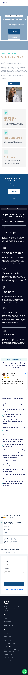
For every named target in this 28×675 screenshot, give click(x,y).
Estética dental (8, 636)
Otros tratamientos (9, 643)
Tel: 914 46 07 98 (9, 654)
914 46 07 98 (7, 528)
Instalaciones (7, 621)
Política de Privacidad (8, 668)
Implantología (8, 640)
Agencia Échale (19, 672)
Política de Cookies (19, 668)
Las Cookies (10, 669)
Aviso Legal (18, 669)
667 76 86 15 (7, 529)
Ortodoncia (7, 633)
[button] (24, 671)
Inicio (5, 618)
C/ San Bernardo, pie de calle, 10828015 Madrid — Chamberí (12, 523)
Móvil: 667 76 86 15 (10, 658)
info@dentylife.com (9, 534)
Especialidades (8, 625)
